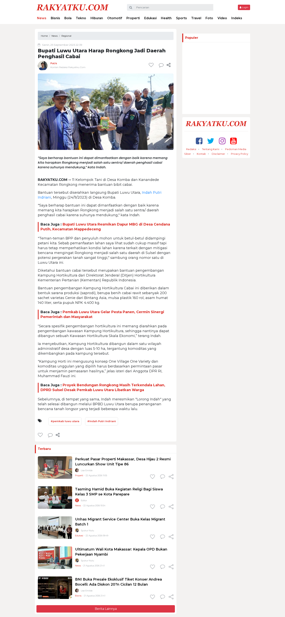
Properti (133, 18)
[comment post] (161, 65)
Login (244, 7)
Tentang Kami (210, 149)
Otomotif (114, 18)
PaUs (53, 63)
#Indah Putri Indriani (101, 421)
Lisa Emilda (86, 470)
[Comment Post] (162, 477)
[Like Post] (152, 65)
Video (222, 18)
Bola (68, 18)
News (41, 18)
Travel (196, 18)
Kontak (201, 153)
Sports (181, 18)
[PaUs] (43, 65)
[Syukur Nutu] (77, 531)
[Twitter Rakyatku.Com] (210, 141)
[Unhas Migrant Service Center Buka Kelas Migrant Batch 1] (55, 527)
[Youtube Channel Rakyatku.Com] (233, 141)
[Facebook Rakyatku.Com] (199, 141)
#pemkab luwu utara (65, 421)
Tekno (81, 18)
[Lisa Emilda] (77, 471)
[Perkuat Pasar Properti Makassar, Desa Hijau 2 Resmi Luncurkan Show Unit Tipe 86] (55, 467)
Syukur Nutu (87, 530)
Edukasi (150, 18)
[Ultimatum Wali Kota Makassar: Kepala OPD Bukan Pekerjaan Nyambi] (55, 557)
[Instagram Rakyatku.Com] (222, 141)
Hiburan (97, 18)
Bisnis (55, 18)
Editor (84, 500)
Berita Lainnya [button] (106, 609)
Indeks (236, 18)
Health (166, 18)
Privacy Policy (239, 153)
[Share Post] (169, 65)
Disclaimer (218, 153)
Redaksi (191, 149)
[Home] (72, 7)
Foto (209, 18)
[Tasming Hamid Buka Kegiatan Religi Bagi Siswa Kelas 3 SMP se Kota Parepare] (55, 497)
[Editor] (77, 501)
